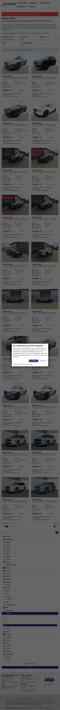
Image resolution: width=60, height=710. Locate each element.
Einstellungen (43, 360)
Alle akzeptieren (33, 360)
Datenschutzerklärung (19, 364)
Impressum (29, 364)
